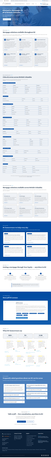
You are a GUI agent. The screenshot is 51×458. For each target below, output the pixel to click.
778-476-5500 (20, 437)
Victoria (28, 449)
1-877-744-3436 (19, 435)
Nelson (44, 449)
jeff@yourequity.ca (45, 0)
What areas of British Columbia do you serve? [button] (12, 398)
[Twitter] (5, 0)
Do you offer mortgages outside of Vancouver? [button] (12, 385)
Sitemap (19, 455)
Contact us (4, 80)
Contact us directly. (29, 176)
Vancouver (6, 449)
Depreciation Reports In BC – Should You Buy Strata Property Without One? (43, 441)
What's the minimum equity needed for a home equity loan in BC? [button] (36, 394)
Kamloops (16, 449)
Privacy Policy (15, 455)
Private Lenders (29, 441)
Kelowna (20, 449)
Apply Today (12, 0)
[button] (14, 390)
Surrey (3, 449)
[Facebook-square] (4, 0)
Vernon (23, 449)
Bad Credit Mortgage (30, 444)
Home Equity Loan (30, 437)
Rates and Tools (29, 445)
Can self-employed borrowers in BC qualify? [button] (34, 389)
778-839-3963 (45, 4)
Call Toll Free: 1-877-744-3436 (19, 0)
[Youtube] (7, 0)
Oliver (25, 449)
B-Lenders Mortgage (30, 442)
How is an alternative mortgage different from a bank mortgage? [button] (36, 386)
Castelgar (3, 450)
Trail (6, 450)
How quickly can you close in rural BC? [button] (33, 397)
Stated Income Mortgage (31, 438)
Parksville (37, 449)
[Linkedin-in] (8, 0)
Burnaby (13, 449)
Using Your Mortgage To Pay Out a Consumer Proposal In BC (43, 437)
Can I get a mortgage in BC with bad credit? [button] (11, 394)
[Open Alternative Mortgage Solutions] (24, 3)
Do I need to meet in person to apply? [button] (10, 401)
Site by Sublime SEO (22, 455)
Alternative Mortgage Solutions (31, 435)
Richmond (10, 449)
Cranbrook (41, 449)
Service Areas (25, 0)
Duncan (31, 449)
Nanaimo (34, 449)
